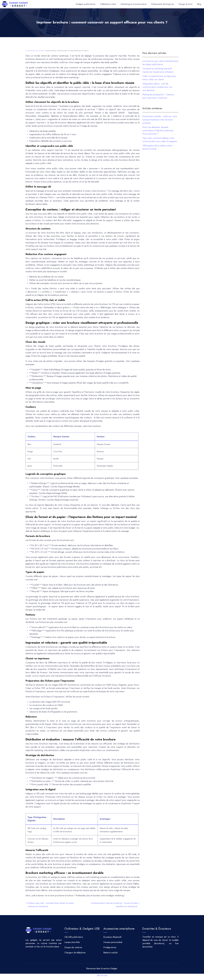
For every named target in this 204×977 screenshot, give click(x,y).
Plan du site (102, 975)
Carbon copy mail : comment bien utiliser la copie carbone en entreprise (51, 905)
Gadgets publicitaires (85, 4)
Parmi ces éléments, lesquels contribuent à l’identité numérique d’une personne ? (157, 130)
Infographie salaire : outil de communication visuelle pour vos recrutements (157, 87)
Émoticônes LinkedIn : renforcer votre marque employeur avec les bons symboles (159, 119)
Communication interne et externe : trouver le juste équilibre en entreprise (114, 905)
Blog (199, 4)
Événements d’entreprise (162, 4)
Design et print (185, 4)
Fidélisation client (108, 4)
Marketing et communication (134, 4)
